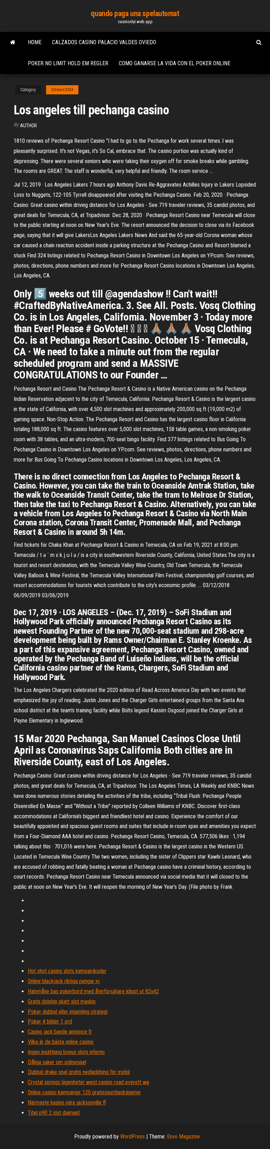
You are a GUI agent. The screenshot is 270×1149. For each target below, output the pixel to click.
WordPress (132, 1136)
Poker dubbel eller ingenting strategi (68, 1011)
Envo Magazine (183, 1136)
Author (28, 125)
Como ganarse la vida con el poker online (174, 63)
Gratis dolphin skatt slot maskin (62, 1001)
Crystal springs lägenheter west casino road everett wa (88, 1082)
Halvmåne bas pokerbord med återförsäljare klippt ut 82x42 (93, 991)
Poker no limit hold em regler (68, 63)
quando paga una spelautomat (135, 13)
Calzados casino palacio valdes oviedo (104, 42)
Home (34, 42)
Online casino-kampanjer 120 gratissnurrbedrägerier (84, 1092)
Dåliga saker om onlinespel (57, 1062)
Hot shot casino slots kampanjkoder (67, 971)
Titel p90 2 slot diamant (54, 1112)
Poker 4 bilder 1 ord (50, 1021)
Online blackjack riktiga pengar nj (63, 981)
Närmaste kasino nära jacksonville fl (67, 1102)
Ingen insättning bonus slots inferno (66, 1052)
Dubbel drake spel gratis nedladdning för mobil (79, 1072)
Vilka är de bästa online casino (61, 1042)
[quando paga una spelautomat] (12, 42)
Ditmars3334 (62, 89)
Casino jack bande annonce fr (60, 1031)
